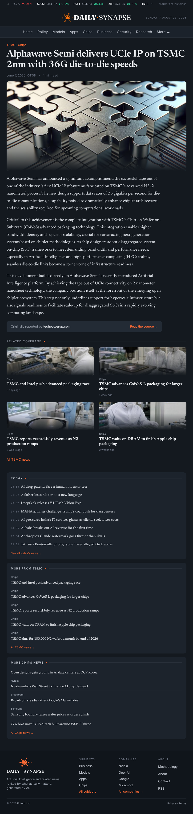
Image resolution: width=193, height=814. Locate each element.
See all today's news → (26, 553)
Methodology (168, 766)
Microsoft (126, 785)
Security (124, 32)
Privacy (172, 803)
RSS (161, 788)
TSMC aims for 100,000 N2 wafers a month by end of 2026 (54, 639)
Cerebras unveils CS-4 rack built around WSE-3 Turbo (51, 724)
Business (105, 32)
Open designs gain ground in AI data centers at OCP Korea (54, 672)
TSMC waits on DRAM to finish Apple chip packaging (51, 625)
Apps (74, 32)
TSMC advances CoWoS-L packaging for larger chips (50, 597)
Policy (42, 32)
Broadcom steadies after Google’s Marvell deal (45, 700)
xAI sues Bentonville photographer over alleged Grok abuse (67, 544)
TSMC (11, 45)
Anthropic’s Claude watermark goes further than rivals (63, 536)
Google (124, 779)
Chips (87, 32)
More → (163, 32)
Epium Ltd (23, 803)
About (162, 774)
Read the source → (144, 326)
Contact (164, 781)
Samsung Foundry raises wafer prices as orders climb (50, 714)
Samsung (17, 708)
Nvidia (15, 680)
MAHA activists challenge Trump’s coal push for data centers (68, 511)
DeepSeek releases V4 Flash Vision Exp (51, 503)
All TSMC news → (20, 459)
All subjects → (89, 791)
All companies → (131, 791)
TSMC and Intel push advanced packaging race (48, 384)
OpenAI (124, 772)
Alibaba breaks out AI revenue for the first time (57, 528)
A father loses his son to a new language (51, 495)
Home (28, 32)
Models (58, 32)
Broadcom (17, 694)
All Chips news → (22, 732)
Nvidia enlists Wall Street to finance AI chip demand (49, 686)
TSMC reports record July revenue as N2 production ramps (55, 610)
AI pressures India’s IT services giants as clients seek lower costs (70, 520)
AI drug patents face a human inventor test (54, 487)
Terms (182, 803)
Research (144, 32)
